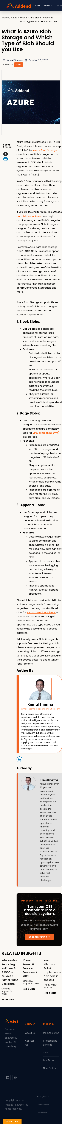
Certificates (42, 1112)
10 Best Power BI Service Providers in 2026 (30, 968)
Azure (14, 17)
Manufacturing (51, 1032)
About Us (30, 1032)
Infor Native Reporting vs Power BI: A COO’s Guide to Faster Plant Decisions (10, 972)
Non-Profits (49, 1068)
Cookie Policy (43, 1104)
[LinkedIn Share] (19, 759)
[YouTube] (15, 1077)
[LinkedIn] (8, 1077)
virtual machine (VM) (46, 433)
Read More (8, 999)
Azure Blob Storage (45, 150)
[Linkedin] (5, 159)
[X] (5, 154)
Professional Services (50, 1042)
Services (48, 5)
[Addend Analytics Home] (18, 5)
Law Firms (48, 1060)
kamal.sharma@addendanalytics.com (40, 709)
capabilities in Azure (29, 216)
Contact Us (29, 1042)
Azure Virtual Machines (41, 612)
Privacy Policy (42, 1096)
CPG (45, 1052)
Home (38, 5)
